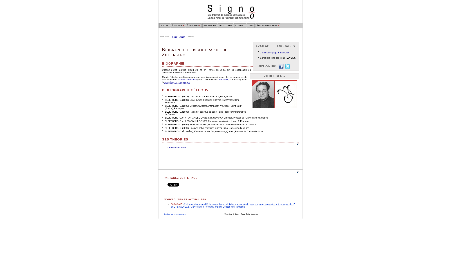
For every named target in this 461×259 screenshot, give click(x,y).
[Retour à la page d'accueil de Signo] (230, 20)
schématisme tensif (187, 79)
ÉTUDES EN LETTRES (268, 25)
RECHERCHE (209, 25)
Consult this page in (275, 52)
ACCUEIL (164, 25)
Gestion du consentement (174, 214)
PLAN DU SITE (225, 25)
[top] (246, 95)
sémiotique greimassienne (177, 82)
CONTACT (240, 25)
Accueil (174, 36)
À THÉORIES (193, 25)
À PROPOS (178, 25)
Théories (182, 36)
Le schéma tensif (177, 147)
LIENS (251, 25)
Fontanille (224, 79)
